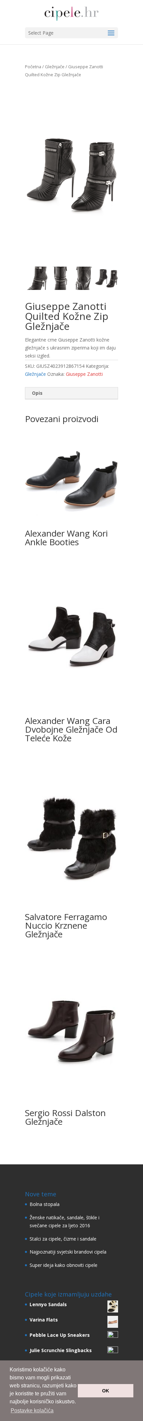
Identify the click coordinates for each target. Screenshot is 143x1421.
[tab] (71, 393)
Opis (37, 393)
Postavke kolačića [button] (32, 1410)
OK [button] (105, 1390)
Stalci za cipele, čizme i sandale (63, 1239)
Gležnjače (55, 67)
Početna (33, 67)
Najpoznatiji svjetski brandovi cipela (68, 1252)
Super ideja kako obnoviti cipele (63, 1265)
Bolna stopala (45, 1204)
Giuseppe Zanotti (84, 374)
